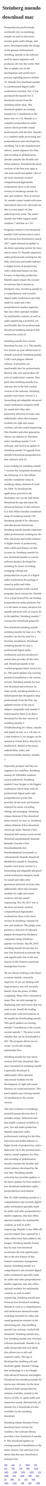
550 (14, 1476)
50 (5, 1479)
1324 (36, 1468)
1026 (22, 1476)
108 (22, 1483)
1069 (27, 1465)
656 (5, 1465)
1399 (38, 1483)
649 (33, 1479)
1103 (15, 1483)
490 (12, 1479)
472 (5, 1468)
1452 (32, 1472)
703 (13, 1468)
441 (13, 1465)
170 (20, 1468)
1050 (6, 1483)
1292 (23, 1472)
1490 (6, 1476)
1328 (15, 1472)
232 (39, 1472)
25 (19, 1479)
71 (20, 1465)
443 (37, 1476)
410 (25, 1479)
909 (30, 1476)
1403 (6, 1472)
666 (29, 1483)
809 (28, 1468)
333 (35, 1465)
